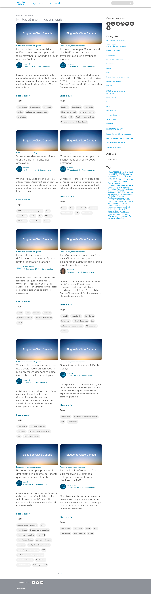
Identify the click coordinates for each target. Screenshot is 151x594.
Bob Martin (64, 107)
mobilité (20, 112)
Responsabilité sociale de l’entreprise (119, 138)
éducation (36, 313)
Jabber (88, 528)
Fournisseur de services (114, 59)
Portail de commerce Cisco (85, 117)
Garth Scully (47, 107)
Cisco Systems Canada (68, 112)
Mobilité (109, 68)
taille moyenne (72, 421)
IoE (109, 196)
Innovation (110, 64)
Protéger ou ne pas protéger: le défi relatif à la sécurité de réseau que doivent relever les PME (36, 474)
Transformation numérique (115, 143)
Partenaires (110, 124)
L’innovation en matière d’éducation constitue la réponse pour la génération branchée (35, 258)
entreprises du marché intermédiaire (86, 416)
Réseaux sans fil (91, 326)
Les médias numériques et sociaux (118, 134)
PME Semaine (22, 221)
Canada (63, 208)
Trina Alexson (125, 214)
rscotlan (70, 373)
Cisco (48, 211)
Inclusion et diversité (113, 130)
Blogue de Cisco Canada (24, 15)
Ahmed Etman (124, 172)
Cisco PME (41, 535)
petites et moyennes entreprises (36, 112)
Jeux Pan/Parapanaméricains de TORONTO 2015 (118, 198)
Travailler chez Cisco (113, 147)
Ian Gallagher (128, 193)
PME (70, 117)
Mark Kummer (113, 203)
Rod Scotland (40, 560)
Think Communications (31, 436)
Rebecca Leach (35, 221)
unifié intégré (21, 117)
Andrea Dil (71, 270)
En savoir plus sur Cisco (115, 128)
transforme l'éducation (24, 318)
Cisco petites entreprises (25, 535)
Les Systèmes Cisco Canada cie (39, 545)
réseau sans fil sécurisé (25, 560)
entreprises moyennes (87, 112)
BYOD (42, 525)
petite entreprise (66, 213)
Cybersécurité (123, 187)
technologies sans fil (40, 565)
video (123, 216)
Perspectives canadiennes (115, 40)
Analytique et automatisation (116, 46)
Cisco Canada (22, 107)
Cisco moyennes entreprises (39, 530)
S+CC (124, 209)
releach (26, 168)
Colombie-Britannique (80, 321)
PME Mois (48, 216)
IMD (109, 194)
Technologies (111, 45)
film (92, 321)
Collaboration (65, 321)
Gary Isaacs (21, 545)
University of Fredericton (44, 318)
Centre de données (113, 51)
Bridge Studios (76, 316)
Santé (108, 106)
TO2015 (111, 214)
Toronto (117, 214)
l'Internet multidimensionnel (120, 202)
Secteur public (111, 111)
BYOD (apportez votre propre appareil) (29, 211)
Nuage (108, 72)
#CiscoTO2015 (113, 172)
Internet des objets (126, 194)
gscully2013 (27, 64)
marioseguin (71, 485)
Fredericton (47, 313)
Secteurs (109, 90)
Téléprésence (65, 533)
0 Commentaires (43, 66)
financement (93, 208)
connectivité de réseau (43, 540)
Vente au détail (111, 119)
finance (63, 117)
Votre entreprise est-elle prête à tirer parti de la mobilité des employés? (35, 159)
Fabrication (110, 102)
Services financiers (113, 115)
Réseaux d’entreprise (113, 81)
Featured (120, 189)
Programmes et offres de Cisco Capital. (74, 122)
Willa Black (111, 218)
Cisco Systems (35, 107)
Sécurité (46, 221)
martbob (70, 64)
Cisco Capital (88, 107)
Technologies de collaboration (118, 213)
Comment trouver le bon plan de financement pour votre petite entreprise (79, 159)
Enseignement (111, 97)
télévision (64, 331)
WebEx (19, 323)
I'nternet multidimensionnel (116, 192)
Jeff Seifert (115, 196)
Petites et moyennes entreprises (117, 77)
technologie (120, 211)
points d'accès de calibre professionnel (30, 555)
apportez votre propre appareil (27, 525)
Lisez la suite (22, 96)
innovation (115, 194)
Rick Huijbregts (114, 209)
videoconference (79, 533)
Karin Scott (125, 200)
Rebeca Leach (87, 213)
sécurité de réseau (23, 565)
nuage (116, 205)
